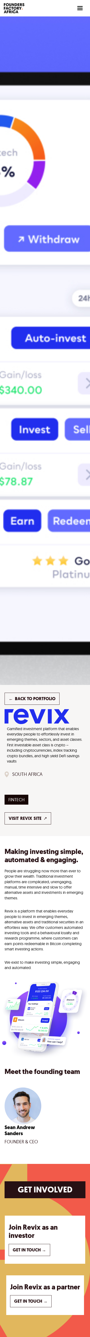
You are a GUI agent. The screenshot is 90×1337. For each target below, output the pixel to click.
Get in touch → (29, 1250)
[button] (80, 8)
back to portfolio (32, 699)
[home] (14, 8)
